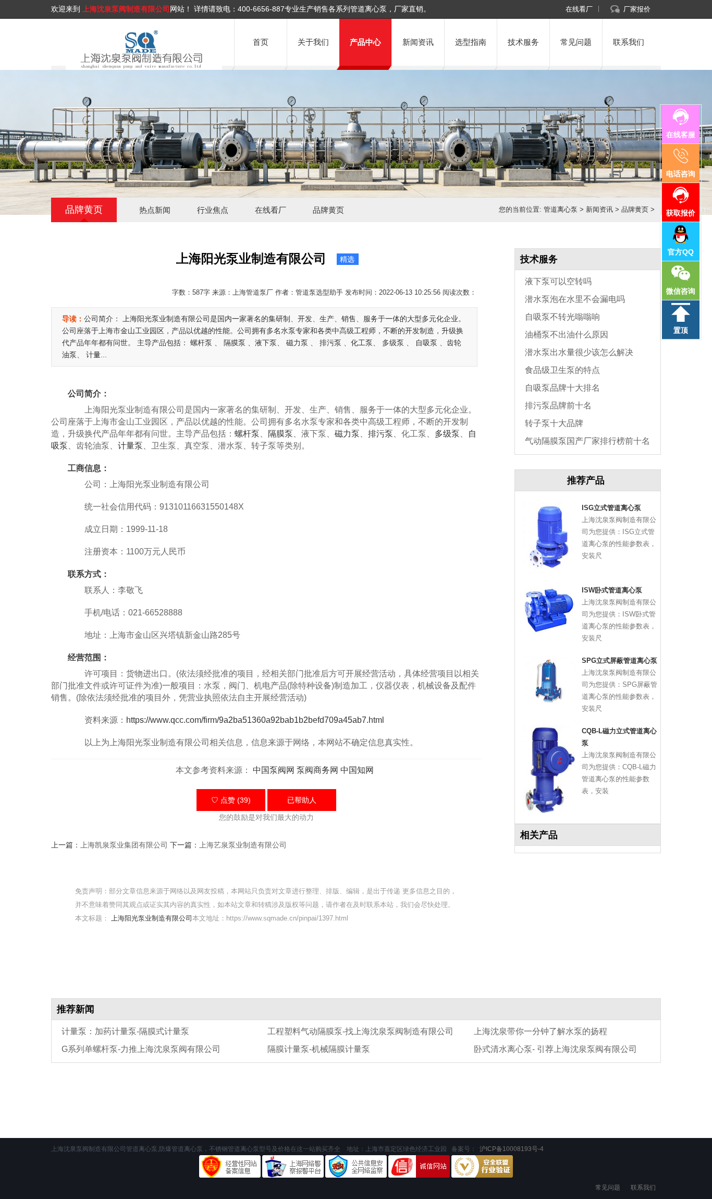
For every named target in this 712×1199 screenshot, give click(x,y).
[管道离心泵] (140, 49)
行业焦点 (212, 209)
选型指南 (470, 42)
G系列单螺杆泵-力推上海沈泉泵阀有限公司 (141, 1049)
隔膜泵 (280, 433)
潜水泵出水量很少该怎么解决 (579, 352)
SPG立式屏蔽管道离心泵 (619, 660)
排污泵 (380, 433)
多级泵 (447, 433)
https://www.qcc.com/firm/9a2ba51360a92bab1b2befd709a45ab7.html (255, 720)
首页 (260, 42)
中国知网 (357, 770)
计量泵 (130, 445)
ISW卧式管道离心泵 (612, 590)
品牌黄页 (328, 209)
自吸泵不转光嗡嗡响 (562, 316)
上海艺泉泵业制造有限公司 (243, 845)
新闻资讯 (418, 42)
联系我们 (628, 42)
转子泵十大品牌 (554, 423)
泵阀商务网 (317, 770)
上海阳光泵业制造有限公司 (151, 918)
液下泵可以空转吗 (558, 281)
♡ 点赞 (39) (231, 800)
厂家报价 (636, 9)
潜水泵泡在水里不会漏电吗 (575, 299)
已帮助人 (301, 800)
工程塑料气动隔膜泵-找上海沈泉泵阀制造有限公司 (360, 1031)
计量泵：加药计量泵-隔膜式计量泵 (125, 1031)
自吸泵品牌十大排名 (562, 387)
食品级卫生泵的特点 (562, 370)
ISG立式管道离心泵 (611, 508)
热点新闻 (154, 209)
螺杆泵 (247, 433)
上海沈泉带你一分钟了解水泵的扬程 (540, 1031)
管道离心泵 (561, 209)
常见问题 (576, 42)
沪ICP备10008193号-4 (511, 1149)
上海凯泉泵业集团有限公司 (124, 845)
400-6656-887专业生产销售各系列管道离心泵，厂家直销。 (334, 9)
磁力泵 (347, 433)
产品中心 (365, 42)
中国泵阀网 (273, 770)
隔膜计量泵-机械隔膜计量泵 (318, 1049)
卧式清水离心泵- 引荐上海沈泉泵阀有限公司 (555, 1049)
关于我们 (313, 42)
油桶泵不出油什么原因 (566, 334)
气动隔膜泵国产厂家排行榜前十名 (587, 441)
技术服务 (523, 42)
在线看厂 (579, 9)
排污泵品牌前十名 (558, 405)
